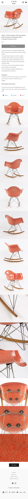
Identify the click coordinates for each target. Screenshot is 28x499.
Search (14, 472)
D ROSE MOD (14, 2)
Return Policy (14, 476)
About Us (14, 474)
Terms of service (14, 478)
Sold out (13, 46)
